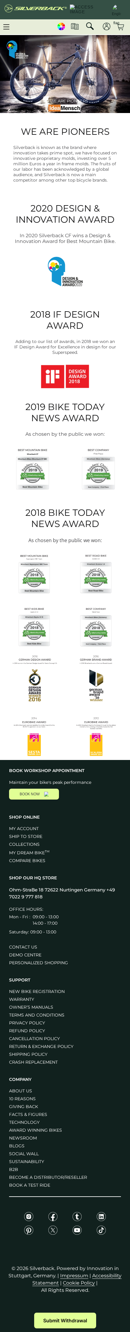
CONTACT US (23, 947)
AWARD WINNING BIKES (35, 1130)
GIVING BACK (23, 1106)
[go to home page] (36, 10)
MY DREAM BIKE (29, 852)
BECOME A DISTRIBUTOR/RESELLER (48, 1177)
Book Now (30, 794)
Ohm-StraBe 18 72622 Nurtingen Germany (57, 890)
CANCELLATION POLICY (34, 1038)
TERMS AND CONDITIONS (36, 1015)
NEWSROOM (23, 1138)
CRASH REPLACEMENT (33, 1062)
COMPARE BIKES (27, 860)
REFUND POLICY (27, 1030)
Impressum (74, 1276)
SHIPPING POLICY (28, 1054)
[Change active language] (116, 9)
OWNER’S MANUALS (31, 1007)
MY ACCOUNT (24, 828)
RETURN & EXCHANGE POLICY (41, 1046)
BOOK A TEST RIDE (29, 1185)
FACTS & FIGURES (28, 1114)
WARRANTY (21, 999)
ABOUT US (20, 1091)
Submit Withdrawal (65, 1320)
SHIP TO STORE (25, 836)
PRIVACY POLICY (27, 1023)
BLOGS (16, 1146)
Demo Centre (25, 955)
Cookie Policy (79, 1283)
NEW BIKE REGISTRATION (37, 991)
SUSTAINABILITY (26, 1161)
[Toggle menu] (6, 27)
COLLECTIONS (24, 844)
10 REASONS (22, 1098)
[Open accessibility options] (88, 10)
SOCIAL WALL (24, 1153)
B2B (13, 1169)
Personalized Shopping (38, 962)
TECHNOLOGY (24, 1122)
